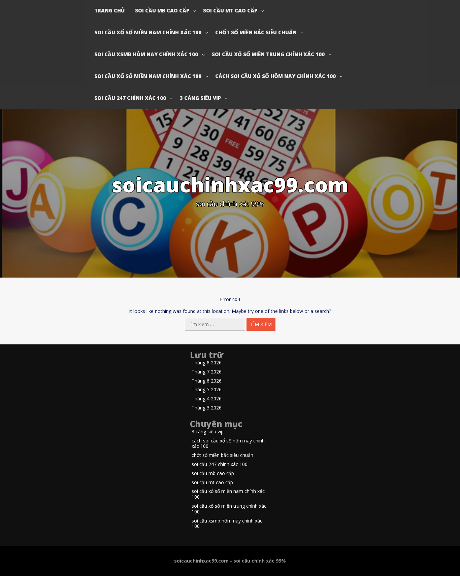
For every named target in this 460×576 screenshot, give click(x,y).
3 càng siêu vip (200, 98)
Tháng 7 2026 (207, 372)
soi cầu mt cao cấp (230, 10)
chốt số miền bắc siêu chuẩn (256, 32)
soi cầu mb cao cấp (162, 10)
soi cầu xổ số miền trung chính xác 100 (268, 54)
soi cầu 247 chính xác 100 (130, 98)
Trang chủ (109, 10)
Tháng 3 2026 (207, 408)
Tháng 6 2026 (207, 381)
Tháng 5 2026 (207, 390)
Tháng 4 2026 (207, 399)
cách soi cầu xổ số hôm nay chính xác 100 (275, 76)
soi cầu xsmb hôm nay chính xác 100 (146, 54)
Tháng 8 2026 (207, 363)
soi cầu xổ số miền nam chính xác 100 (147, 32)
